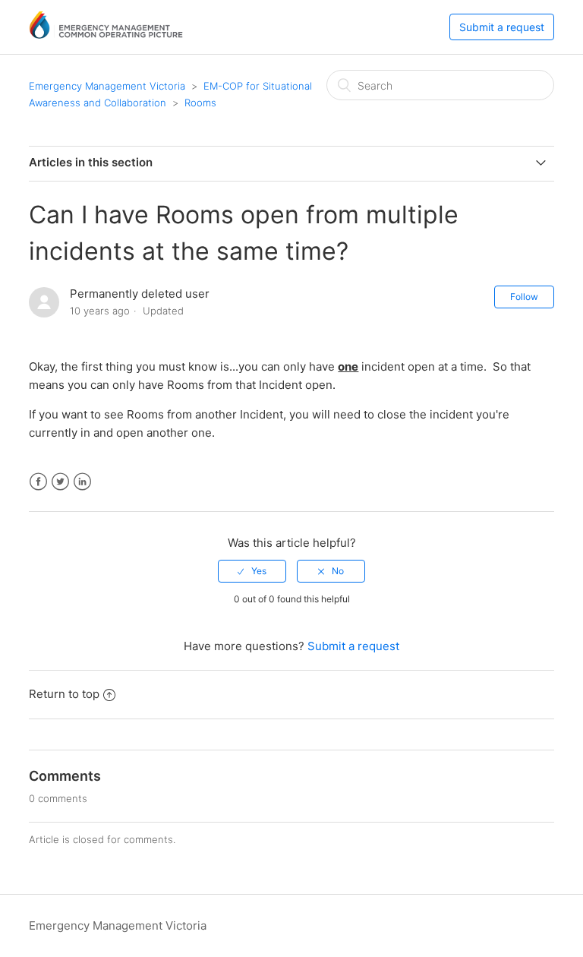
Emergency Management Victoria (107, 86)
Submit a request (501, 27)
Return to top (64, 694)
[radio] (252, 571)
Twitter (60, 481)
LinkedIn (82, 481)
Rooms (200, 102)
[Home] (106, 34)
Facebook (38, 481)
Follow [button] (524, 296)
